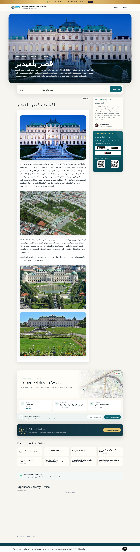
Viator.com (31, 536)
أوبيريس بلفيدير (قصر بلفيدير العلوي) (71, 405)
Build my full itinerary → (112, 417)
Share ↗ (85, 98)
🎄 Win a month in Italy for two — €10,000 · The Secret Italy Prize (69, 2)
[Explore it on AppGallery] (108, 153)
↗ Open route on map (95, 417)
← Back (17, 52)
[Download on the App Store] (101, 148)
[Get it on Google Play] (114, 148)
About (125, 7)
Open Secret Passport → (112, 430)
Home (116, 7)
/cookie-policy (80, 549)
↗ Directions (115, 89)
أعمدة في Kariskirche (102, 405)
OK (125, 549)
